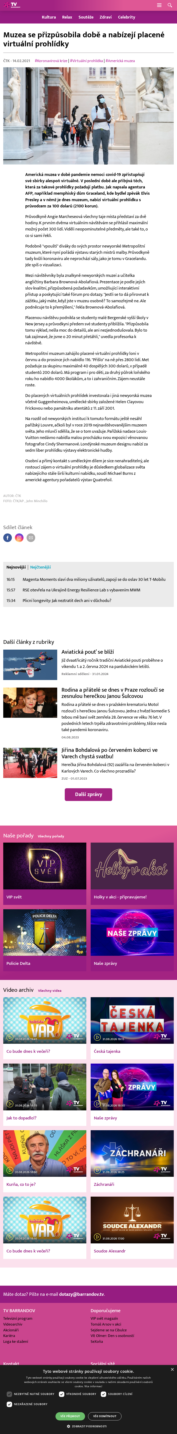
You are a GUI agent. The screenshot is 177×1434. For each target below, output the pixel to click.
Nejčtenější (40, 567)
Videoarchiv (12, 1324)
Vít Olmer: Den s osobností (112, 1336)
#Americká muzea (120, 61)
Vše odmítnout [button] (104, 1416)
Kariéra (9, 1336)
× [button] (172, 1369)
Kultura (49, 17)
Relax (67, 17)
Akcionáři (11, 1330)
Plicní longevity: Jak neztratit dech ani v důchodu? (67, 600)
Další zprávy (88, 794)
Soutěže (86, 17)
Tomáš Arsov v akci (106, 1324)
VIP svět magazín (104, 1318)
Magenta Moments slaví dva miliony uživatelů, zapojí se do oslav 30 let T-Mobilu (94, 579)
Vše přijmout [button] (70, 1416)
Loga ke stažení (15, 1341)
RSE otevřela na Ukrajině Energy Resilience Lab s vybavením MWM (81, 590)
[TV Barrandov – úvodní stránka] (12, 5)
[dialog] (88, 1399)
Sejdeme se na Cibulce (109, 1330)
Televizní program (17, 1318)
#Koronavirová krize (51, 61)
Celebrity (126, 17)
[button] (88, 1426)
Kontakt (11, 1364)
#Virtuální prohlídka (86, 61)
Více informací (93, 1386)
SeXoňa (97, 1341)
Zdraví (106, 17)
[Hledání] (170, 5)
